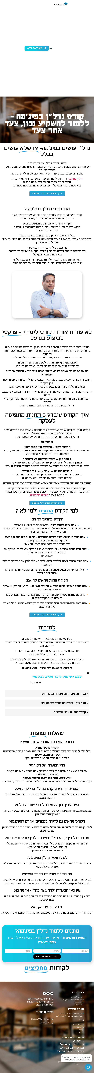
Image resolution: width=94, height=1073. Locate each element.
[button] (51, 48)
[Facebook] (51, 993)
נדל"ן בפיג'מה (75, 178)
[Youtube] (48, 993)
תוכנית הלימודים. (39, 495)
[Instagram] (44, 993)
